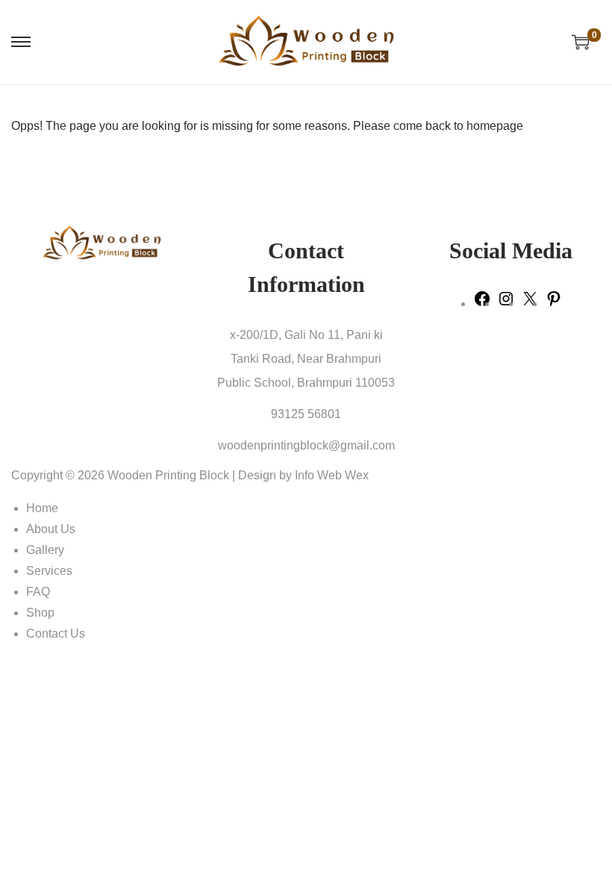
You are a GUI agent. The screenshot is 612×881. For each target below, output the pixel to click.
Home (42, 508)
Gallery (45, 550)
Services (49, 570)
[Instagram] (506, 303)
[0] (581, 42)
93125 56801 (306, 414)
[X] (530, 303)
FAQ (38, 591)
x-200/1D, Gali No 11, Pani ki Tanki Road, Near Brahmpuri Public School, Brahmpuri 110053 (306, 359)
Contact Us (55, 633)
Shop (40, 612)
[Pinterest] (554, 303)
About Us (50, 529)
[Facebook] (482, 303)
